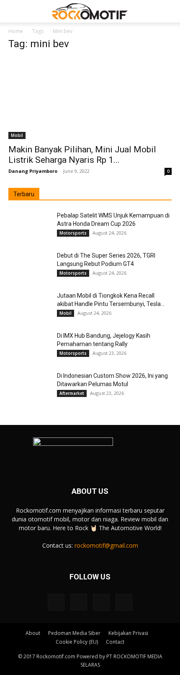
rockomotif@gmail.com (106, 545)
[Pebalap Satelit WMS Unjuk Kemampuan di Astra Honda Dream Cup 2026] (29, 225)
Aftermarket (71, 393)
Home (15, 31)
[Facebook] (56, 602)
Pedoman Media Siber (74, 633)
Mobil (17, 135)
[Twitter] (101, 602)
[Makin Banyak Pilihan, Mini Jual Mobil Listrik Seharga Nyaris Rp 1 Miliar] (90, 98)
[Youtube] (124, 602)
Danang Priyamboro (32, 171)
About (33, 633)
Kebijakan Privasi (128, 633)
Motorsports (73, 233)
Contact (115, 641)
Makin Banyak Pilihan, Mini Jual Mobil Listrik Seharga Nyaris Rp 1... (82, 154)
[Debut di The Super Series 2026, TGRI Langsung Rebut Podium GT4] (29, 266)
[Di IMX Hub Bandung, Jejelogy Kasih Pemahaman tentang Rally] (29, 346)
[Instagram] (78, 602)
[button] (14, 11)
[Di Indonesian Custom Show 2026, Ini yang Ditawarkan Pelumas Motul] (29, 386)
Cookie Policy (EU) (77, 641)
